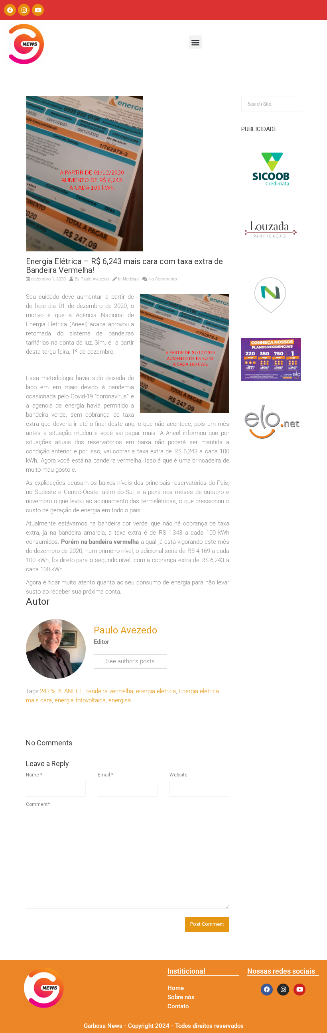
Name (34, 775)
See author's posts (130, 661)
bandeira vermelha (109, 691)
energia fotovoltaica (80, 700)
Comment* (38, 804)
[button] (195, 42)
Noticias (131, 279)
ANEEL (73, 691)
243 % (47, 691)
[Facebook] (10, 10)
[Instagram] (24, 10)
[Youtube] (38, 10)
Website (178, 775)
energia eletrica (156, 691)
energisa (119, 700)
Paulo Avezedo (95, 279)
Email (105, 775)
